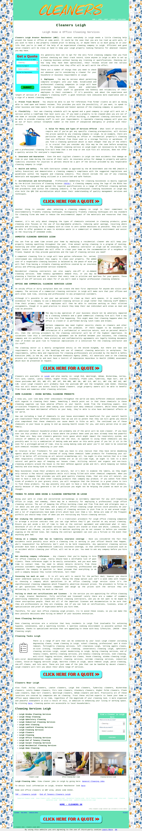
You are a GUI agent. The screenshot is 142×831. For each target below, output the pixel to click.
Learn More (107, 830)
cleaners (26, 48)
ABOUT (106, 19)
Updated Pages (33, 812)
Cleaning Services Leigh (33, 708)
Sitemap (16, 812)
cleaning (98, 55)
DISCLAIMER (122, 19)
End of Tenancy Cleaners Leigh (55, 794)
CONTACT (113, 19)
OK (116, 830)
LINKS (100, 19)
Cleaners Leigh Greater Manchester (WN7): (37, 38)
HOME (93, 19)
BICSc (67, 184)
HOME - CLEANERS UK (71, 804)
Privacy (125, 812)
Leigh (47, 376)
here (30, 703)
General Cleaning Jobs (93, 781)
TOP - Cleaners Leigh (26, 794)
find (24, 688)
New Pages (24, 812)
